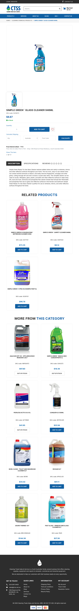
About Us (35, 16)
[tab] (13, 163)
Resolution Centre (63, 589)
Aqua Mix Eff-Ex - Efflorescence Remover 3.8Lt (22, 356)
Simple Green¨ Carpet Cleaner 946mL (57, 232)
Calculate (65, 138)
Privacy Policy (45, 589)
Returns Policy (45, 591)
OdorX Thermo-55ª (22, 525)
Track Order (62, 587)
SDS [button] (56, 16)
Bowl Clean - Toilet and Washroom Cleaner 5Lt (22, 470)
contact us (69, 1)
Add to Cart (39, 129)
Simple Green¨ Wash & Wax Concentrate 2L (57, 356)
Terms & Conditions (47, 587)
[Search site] (60, 8)
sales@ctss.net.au (15, 587)
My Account (62, 584)
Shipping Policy (46, 584)
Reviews (46, 163)
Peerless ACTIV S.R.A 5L (22, 412)
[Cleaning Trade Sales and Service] (13, 8)
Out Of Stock (22, 373)
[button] (52, 129)
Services (23, 16)
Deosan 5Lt (57, 469)
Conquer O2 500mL (57, 412)
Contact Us (68, 16)
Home (25, 584)
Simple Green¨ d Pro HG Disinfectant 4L (22, 289)
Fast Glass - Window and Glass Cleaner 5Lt (57, 526)
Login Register (11, 1)
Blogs (47, 16)
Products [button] (10, 16)
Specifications (31, 163)
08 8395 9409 (14, 584)
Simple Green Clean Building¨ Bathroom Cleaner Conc (22, 233)
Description (14, 163)
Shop (25, 589)
